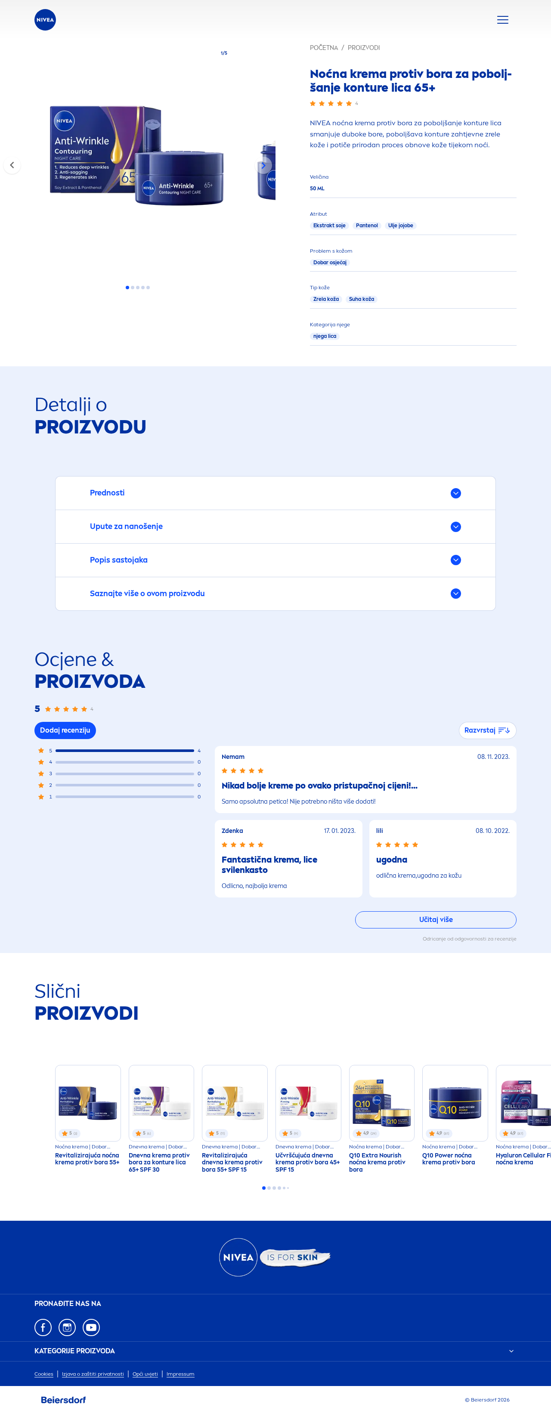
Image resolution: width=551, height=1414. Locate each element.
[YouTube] (91, 1327)
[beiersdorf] (63, 1400)
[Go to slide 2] (132, 287)
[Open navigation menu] (503, 20)
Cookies (43, 1374)
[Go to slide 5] (148, 287)
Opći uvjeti (145, 1374)
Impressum (181, 1374)
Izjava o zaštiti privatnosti (93, 1374)
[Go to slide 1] (127, 287)
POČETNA (324, 48)
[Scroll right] (263, 165)
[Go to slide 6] (288, 1188)
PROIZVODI (364, 48)
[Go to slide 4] (143, 287)
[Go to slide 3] (137, 287)
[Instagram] (67, 1327)
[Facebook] (43, 1327)
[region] (138, 158)
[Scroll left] (12, 165)
